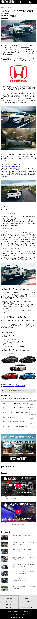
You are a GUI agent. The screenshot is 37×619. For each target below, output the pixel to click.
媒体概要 (9, 598)
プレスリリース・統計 (28, 607)
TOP (9, 597)
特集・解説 (9, 607)
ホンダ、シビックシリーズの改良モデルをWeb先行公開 (19, 408)
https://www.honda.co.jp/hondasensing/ (11, 166)
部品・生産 (9, 601)
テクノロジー (27, 604)
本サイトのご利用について (14, 611)
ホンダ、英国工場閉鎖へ (19, 417)
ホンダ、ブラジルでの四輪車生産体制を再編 (19, 427)
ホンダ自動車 (14, 390)
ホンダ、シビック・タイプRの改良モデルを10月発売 (19, 403)
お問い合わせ (25, 611)
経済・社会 (9, 604)
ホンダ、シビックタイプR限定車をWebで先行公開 (19, 413)
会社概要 (24, 614)
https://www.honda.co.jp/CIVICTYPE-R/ (11, 171)
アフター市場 (27, 601)
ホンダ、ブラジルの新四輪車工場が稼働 (19, 422)
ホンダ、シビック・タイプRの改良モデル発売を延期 (19, 399)
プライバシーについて (15, 614)
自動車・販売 (21, 390)
